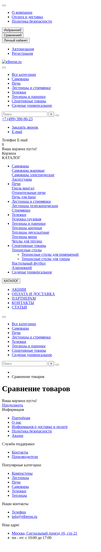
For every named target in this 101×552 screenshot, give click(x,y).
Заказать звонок (25, 127)
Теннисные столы (27, 250)
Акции (17, 435)
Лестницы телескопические (35, 206)
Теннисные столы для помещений (50, 254)
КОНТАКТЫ (23, 303)
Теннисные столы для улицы (46, 259)
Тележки (19, 92)
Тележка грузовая (26, 219)
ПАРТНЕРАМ (24, 298)
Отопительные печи (29, 192)
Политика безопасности (32, 21)
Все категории (24, 74)
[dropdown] (4, 5)
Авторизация (23, 49)
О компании (22, 12)
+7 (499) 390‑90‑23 (17, 119)
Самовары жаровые (28, 170)
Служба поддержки (18, 444)
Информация (13, 409)
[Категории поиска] (4, 67)
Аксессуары (22, 179)
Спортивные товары (29, 101)
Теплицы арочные (27, 228)
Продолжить (12, 405)
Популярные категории (21, 465)
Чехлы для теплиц (27, 241)
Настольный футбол (29, 263)
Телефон (19, 512)
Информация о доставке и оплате (40, 427)
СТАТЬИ (19, 307)
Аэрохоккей (22, 268)
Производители (25, 457)
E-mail (17, 132)
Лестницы (20, 478)
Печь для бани (24, 197)
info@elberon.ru (24, 516)
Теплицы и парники (29, 96)
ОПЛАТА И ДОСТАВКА (33, 294)
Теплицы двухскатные (30, 232)
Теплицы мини (24, 237)
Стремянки (21, 210)
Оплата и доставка (27, 17)
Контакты (20, 452)
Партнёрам (21, 418)
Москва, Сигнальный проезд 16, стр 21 (44, 533)
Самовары (20, 79)
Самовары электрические (33, 175)
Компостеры (22, 473)
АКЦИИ (19, 289)
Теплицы (19, 495)
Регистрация (22, 53)
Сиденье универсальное (32, 105)
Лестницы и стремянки (31, 88)
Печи (16, 83)
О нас (16, 422)
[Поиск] (57, 115)
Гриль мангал (23, 188)
